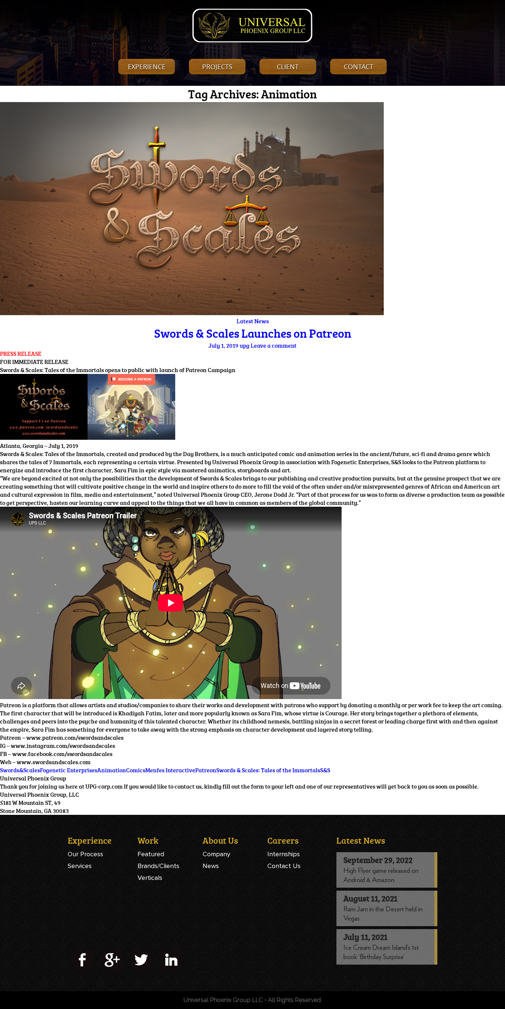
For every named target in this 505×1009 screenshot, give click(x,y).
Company (216, 854)
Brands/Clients (158, 866)
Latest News (253, 321)
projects (217, 66)
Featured (151, 854)
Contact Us (284, 866)
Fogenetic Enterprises (68, 770)
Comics (135, 770)
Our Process (85, 854)
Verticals (150, 878)
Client (288, 66)
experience (147, 66)
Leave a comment (273, 345)
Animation (111, 770)
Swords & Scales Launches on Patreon (252, 333)
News (211, 866)
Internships (283, 854)
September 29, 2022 (378, 859)
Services (80, 866)
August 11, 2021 (370, 898)
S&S (325, 770)
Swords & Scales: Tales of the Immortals (268, 770)
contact (358, 66)
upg (245, 345)
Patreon (205, 770)
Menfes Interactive (170, 770)
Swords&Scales (20, 770)
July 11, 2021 (365, 936)
